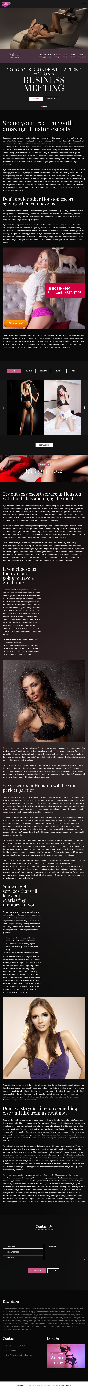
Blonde (29, 371)
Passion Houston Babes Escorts (39, 1385)
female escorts (66, 338)
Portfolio (51, 95)
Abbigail (25, 424)
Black (58, 371)
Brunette (43, 371)
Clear (53, 1271)
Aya (62, 424)
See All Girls (44, 445)
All (13, 371)
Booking (36, 95)
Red (73, 371)
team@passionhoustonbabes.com (19, 1355)
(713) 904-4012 (44, 470)
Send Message (37, 1271)
